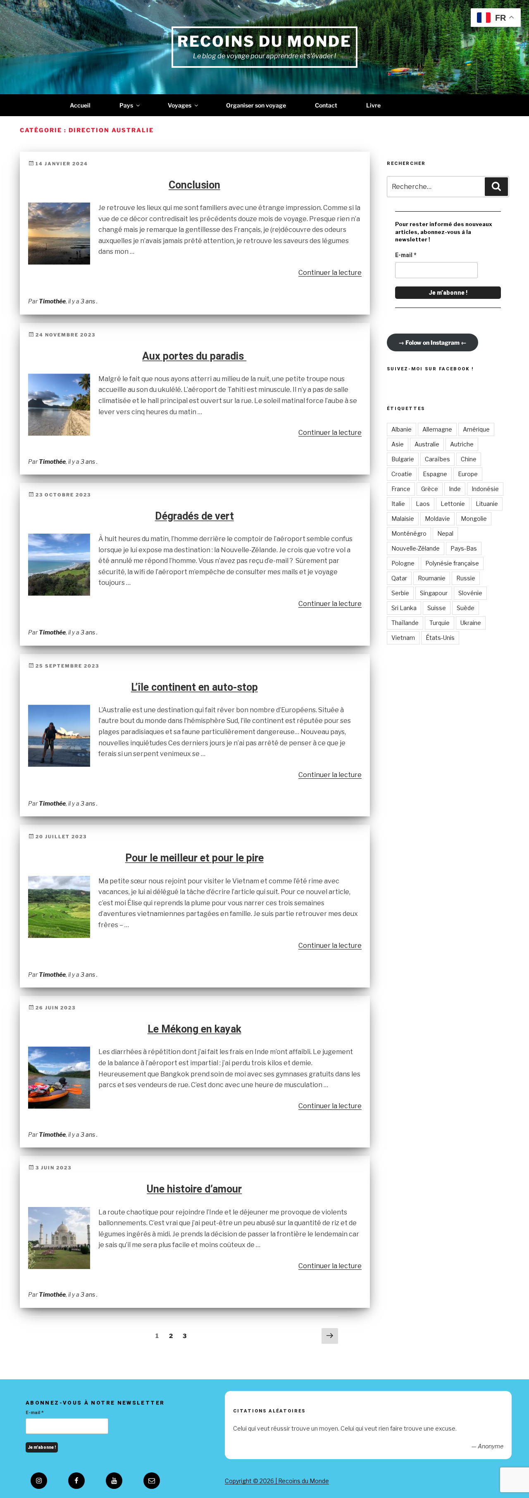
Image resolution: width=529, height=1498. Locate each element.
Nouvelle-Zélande (415, 548)
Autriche (462, 444)
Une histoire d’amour (194, 1189)
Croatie (401, 473)
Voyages (179, 105)
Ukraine (470, 622)
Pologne (403, 563)
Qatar (399, 578)
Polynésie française (452, 563)
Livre (373, 105)
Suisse (436, 607)
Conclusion (194, 185)
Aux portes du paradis (194, 356)
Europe (468, 473)
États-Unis (440, 637)
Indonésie (485, 488)
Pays (126, 105)
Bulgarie (402, 459)
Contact (326, 105)
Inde (455, 488)
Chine (469, 459)
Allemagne (437, 429)
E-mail (405, 255)
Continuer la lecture (330, 273)
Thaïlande (405, 622)
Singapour (434, 592)
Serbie (400, 592)
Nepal (445, 533)
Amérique (476, 429)
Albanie (401, 429)
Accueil (80, 105)
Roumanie (432, 578)
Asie (397, 444)
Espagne (435, 473)
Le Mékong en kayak (194, 1029)
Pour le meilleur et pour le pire (194, 858)
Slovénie (470, 592)
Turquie (439, 622)
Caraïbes (437, 459)
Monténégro (409, 533)
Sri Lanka (404, 607)
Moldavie (437, 518)
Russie (465, 578)
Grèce (429, 488)
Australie (427, 444)
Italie (398, 503)
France (400, 488)
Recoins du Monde (264, 41)
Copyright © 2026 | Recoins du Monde (277, 1480)
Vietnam (403, 637)
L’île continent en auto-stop (194, 687)
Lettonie (453, 503)
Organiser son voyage (256, 105)
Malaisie (402, 518)
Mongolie (474, 518)
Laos (423, 503)
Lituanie (487, 503)
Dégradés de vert (194, 516)
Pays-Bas (463, 548)
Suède (465, 607)
